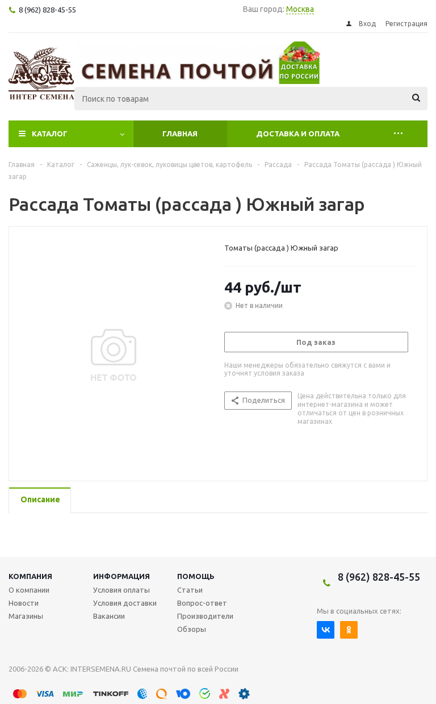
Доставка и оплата (297, 134)
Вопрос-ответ (202, 603)
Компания (30, 576)
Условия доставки (125, 603)
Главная (180, 134)
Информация (121, 576)
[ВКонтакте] (325, 630)
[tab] (40, 500)
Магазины (26, 616)
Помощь (196, 576)
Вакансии (109, 616)
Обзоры (191, 629)
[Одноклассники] (349, 630)
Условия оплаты (121, 590)
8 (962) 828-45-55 (379, 576)
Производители (205, 616)
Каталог (50, 134)
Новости (24, 603)
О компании (29, 590)
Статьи (190, 590)
